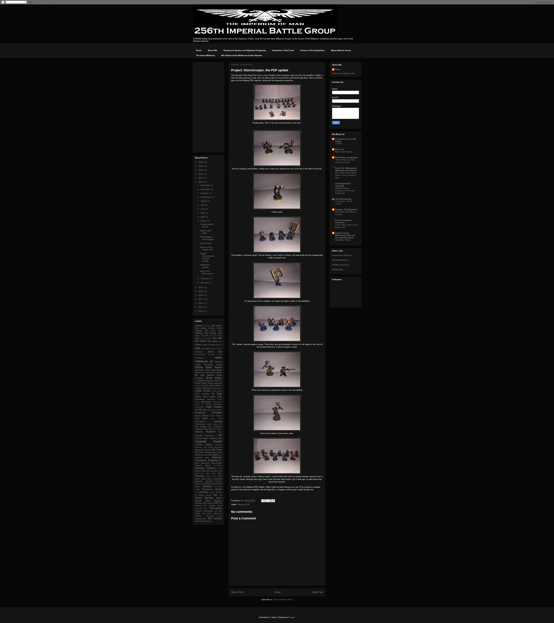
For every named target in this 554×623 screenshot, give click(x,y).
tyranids (198, 511)
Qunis (197, 487)
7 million (338, 144)
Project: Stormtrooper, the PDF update (207, 257)
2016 (200, 303)
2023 (200, 174)
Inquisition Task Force (283, 50)
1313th (219, 328)
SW (216, 503)
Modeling (213, 460)
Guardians (217, 427)
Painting (199, 476)
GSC (210, 427)
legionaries (204, 455)
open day (218, 471)
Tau (220, 503)
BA (211, 361)
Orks (220, 473)
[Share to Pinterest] (273, 500)
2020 (200, 287)
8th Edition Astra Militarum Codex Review (241, 55)
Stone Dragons (213, 500)
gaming (218, 421)
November (206, 189)
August (204, 201)
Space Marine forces (341, 50)
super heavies (208, 503)
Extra (205, 415)
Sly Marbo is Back (343, 240)
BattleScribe (217, 370)
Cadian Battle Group (204, 383)
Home (199, 50)
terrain (198, 505)
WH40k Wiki (337, 269)
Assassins (199, 358)
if (216, 435)
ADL (220, 341)
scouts (212, 492)
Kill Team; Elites (202, 452)
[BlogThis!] (265, 500)
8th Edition (201, 341)
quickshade (217, 484)
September (206, 197)
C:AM (215, 381)
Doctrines (218, 404)
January (205, 282)
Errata (198, 416)
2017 (200, 299)
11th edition (201, 328)
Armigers (199, 352)
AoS (202, 349)
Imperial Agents (202, 438)
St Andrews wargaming (346, 157)
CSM (197, 394)
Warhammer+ (200, 519)
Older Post (317, 592)
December (206, 185)
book (197, 381)
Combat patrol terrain (206, 225)
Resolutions (207, 489)
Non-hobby (218, 465)
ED (196, 410)
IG (220, 435)
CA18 (220, 381)
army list (215, 351)
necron (198, 465)
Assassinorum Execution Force (208, 354)
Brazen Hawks (205, 380)
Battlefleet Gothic (202, 370)
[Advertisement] (208, 106)
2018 (200, 295)
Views (197, 513)
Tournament (215, 508)
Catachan (218, 383)
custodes (205, 394)
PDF (248, 504)
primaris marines (204, 481)
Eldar (205, 410)
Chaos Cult (199, 386)
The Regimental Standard (343, 184)
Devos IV (339, 149)
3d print (204, 336)
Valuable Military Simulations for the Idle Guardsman (344, 190)
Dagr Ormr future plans (206, 272)
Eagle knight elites (205, 231)
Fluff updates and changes (207, 238)
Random (207, 486)
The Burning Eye (343, 199)
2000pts (198, 333)
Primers (218, 481)
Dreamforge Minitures (342, 255)
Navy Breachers (202, 463)
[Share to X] (268, 500)
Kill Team (217, 449)
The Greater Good (212, 506)
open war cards (202, 473)
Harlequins (199, 429)
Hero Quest (218, 429)
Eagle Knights (214, 406)
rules (197, 492)
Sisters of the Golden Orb (206, 248)
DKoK (208, 404)
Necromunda (216, 463)
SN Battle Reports (340, 260)
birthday (218, 373)
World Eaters (200, 521)
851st (214, 338)
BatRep (199, 367)
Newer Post (237, 592)
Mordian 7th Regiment (346, 209)
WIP (210, 518)
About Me (212, 50)
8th (220, 338)
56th (197, 338)
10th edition (216, 325)
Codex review (202, 390)
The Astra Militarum (205, 55)
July (203, 205)
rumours (203, 492)
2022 (200, 178)
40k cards (213, 335)
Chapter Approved (202, 388)
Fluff (204, 418)
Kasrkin (208, 450)
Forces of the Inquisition (312, 50)
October (205, 193)
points (197, 479)
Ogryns (198, 471)
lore (220, 455)
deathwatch (206, 402)
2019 (200, 291)
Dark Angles (209, 396)
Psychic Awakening (203, 484)
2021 (200, 182)
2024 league (210, 333)
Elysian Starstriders (215, 410)
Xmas (208, 521)
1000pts (198, 325)
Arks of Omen (217, 349)
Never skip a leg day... (344, 152)
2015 (200, 307)
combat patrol (217, 391)
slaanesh (208, 495)
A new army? (206, 243)
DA (213, 394)
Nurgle (219, 468)
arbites (208, 349)
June (203, 209)
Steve (337, 69)
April (203, 217)
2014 (200, 311)
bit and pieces (204, 375)
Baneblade (208, 365)
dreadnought (199, 407)
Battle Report (214, 367)
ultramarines (208, 511)
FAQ (197, 418)
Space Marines (204, 497)
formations (200, 421)
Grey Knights (201, 427)
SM (215, 495)
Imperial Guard (208, 441)
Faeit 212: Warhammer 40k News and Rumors (346, 169)
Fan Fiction (216, 416)
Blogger (291, 617)
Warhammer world (214, 516)
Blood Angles (214, 378)
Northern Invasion (205, 468)
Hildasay (241, 504)
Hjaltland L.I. (214, 431)
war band (206, 513)
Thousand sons (201, 508)
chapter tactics (216, 388)
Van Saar (218, 511)
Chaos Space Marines (212, 386)
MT (220, 460)
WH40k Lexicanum (340, 265)
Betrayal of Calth (202, 373)
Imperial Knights (203, 444)
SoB (220, 495)
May (203, 213)
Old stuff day (207, 471)
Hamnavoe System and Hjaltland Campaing (244, 50)
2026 (200, 162)
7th (201, 338)
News (207, 465)
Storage (198, 503)
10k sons (206, 326)
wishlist (218, 518)
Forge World (216, 419)
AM (197, 348)
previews (218, 479)
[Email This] (262, 500)
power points (207, 479)
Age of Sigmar (209, 345)
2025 (200, 166)
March (204, 221)
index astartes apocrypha (212, 447)
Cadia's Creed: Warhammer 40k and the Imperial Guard (345, 235)
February (205, 278)
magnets (198, 458)
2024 (200, 170)
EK (200, 409)
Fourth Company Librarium (343, 221)
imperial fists (216, 438)
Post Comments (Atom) (283, 599)
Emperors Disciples (208, 412)
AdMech (199, 345)
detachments (217, 402)
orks (214, 473)
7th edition (207, 338)
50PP (220, 335)
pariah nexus (211, 476)
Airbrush (219, 345)
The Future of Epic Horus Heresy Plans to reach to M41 (345, 175)
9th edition (213, 341)
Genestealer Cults (203, 424)
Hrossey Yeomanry (204, 435)
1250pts (211, 328)
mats (207, 458)
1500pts (198, 330)
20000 (220, 331)
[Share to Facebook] (270, 500)
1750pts (213, 331)
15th (206, 331)
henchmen (208, 429)
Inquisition (199, 450)
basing (219, 365)
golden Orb (217, 424)
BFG (212, 373)
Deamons (211, 399)
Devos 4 (199, 404)
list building (214, 455)
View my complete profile (343, 73)
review (218, 489)
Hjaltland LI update (205, 266)
